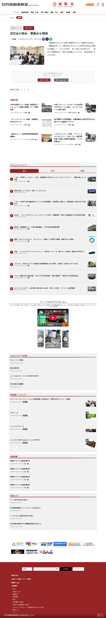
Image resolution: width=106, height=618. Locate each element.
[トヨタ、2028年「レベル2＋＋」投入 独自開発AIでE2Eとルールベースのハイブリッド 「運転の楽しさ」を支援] (92, 179)
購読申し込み (16, 582)
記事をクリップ (16, 28)
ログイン (78, 569)
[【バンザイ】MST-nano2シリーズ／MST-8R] (91, 444)
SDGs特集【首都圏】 (17, 384)
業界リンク (16, 610)
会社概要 (14, 586)
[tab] (24, 171)
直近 (24, 171)
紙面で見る (28, 28)
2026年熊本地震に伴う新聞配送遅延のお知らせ (25, 524)
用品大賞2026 (14, 368)
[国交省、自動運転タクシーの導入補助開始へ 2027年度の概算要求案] (92, 228)
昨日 (53, 171)
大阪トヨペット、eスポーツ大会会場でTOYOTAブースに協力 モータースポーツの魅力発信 (68, 107)
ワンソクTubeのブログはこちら (53, 302)
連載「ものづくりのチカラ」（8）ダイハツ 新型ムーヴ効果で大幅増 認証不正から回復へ (44, 239)
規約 (14, 599)
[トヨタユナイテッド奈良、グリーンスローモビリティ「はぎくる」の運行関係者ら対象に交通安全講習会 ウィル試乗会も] (91, 139)
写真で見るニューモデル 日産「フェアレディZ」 (30, 190)
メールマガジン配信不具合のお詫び (21, 516)
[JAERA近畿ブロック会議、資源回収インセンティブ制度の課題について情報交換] (47, 108)
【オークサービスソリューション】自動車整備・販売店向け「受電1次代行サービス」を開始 (40, 399)
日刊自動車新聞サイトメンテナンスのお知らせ (25, 508)
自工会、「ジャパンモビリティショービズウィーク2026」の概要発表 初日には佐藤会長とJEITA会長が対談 (49, 215)
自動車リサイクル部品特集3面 (20, 477)
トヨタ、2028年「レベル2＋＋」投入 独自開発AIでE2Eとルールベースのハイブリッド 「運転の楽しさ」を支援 (50, 178)
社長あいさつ (17, 591)
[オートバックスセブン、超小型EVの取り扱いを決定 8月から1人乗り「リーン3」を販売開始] (92, 289)
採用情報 (15, 597)
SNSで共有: (37, 39)
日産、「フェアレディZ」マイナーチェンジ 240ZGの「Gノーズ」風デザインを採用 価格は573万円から (49, 251)
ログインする (44, 80)
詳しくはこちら (61, 80)
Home (12, 17)
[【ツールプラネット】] (91, 430)
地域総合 (74, 112)
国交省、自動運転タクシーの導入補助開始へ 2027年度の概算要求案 (37, 227)
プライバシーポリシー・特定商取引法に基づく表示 (28, 607)
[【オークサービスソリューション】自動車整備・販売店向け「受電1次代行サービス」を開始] (91, 403)
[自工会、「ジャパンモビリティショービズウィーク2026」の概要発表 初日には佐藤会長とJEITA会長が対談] (92, 216)
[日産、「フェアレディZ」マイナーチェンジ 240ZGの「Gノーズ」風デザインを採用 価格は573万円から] (92, 252)
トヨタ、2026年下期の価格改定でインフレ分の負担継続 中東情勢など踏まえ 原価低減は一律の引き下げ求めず (50, 203)
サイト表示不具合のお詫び (18, 500)
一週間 (81, 171)
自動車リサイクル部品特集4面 (20, 485)
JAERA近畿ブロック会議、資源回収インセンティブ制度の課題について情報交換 (24, 107)
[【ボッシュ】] (91, 417)
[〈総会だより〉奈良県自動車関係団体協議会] (47, 138)
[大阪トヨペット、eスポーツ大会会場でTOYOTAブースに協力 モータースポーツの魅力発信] (91, 108)
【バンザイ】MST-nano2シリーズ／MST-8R (24, 440)
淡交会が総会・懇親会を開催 (29, 33)
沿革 (14, 589)
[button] (65, 339)
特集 (25, 463)
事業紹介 (15, 594)
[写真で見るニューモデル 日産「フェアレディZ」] (92, 191)
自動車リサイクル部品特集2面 (20, 469)
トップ (16, 12)
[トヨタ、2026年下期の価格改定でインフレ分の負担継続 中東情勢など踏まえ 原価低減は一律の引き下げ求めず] (92, 203)
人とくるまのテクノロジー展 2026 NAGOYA (24, 376)
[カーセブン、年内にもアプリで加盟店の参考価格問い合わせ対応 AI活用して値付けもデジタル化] (92, 264)
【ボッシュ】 (14, 413)
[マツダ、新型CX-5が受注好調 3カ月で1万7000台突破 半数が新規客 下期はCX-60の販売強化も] (92, 276)
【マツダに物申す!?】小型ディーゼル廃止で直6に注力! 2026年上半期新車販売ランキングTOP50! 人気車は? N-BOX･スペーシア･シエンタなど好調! (53, 305)
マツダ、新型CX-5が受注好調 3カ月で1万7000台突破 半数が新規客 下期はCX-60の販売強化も (46, 276)
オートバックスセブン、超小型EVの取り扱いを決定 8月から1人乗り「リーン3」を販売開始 (44, 288)
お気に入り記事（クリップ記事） (22, 579)
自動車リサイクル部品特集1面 (20, 461)
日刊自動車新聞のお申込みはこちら (19, 615)
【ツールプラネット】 (17, 426)
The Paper (27, 139)
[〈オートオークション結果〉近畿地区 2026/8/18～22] (47, 123)
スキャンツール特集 (16, 360)
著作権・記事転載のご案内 (21, 605)
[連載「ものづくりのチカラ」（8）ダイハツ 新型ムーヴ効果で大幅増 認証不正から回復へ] (92, 240)
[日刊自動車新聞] (15, 4)
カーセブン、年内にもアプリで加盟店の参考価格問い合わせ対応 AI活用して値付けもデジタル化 (46, 263)
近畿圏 (14, 39)
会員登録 (65, 569)
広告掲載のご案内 (18, 602)
